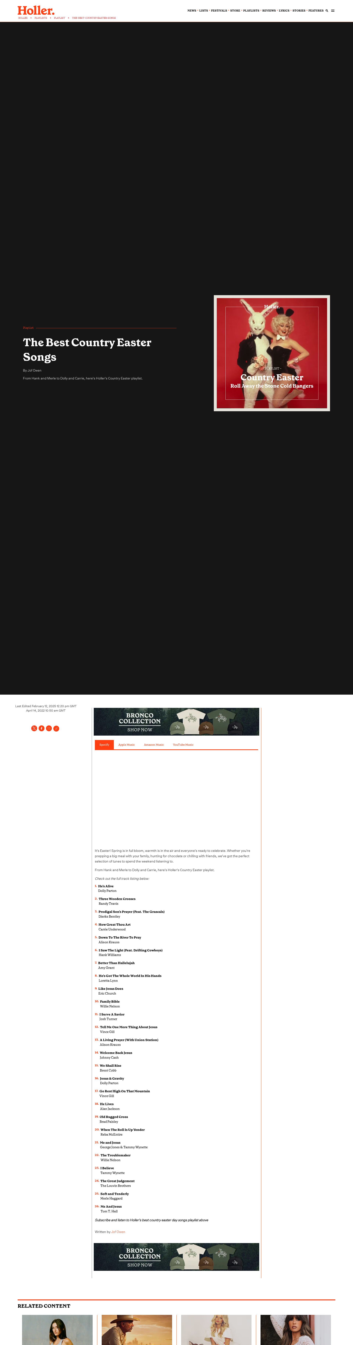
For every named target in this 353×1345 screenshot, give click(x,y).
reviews (269, 10)
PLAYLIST (59, 18)
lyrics (284, 10)
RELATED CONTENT (44, 1306)
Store (235, 10)
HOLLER (23, 18)
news (192, 10)
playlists (251, 10)
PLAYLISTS (41, 18)
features (316, 10)
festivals (219, 10)
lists (203, 10)
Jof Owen (35, 369)
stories (299, 10)
